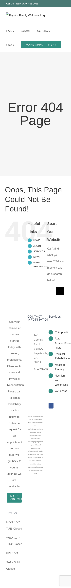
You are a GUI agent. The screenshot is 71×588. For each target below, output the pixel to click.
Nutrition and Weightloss (60, 380)
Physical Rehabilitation (60, 356)
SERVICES (39, 251)
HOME (36, 240)
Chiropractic (60, 332)
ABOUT (37, 246)
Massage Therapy (60, 367)
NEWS (36, 257)
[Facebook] (51, 406)
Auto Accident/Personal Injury (60, 343)
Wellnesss (60, 391)
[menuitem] (14, 496)
